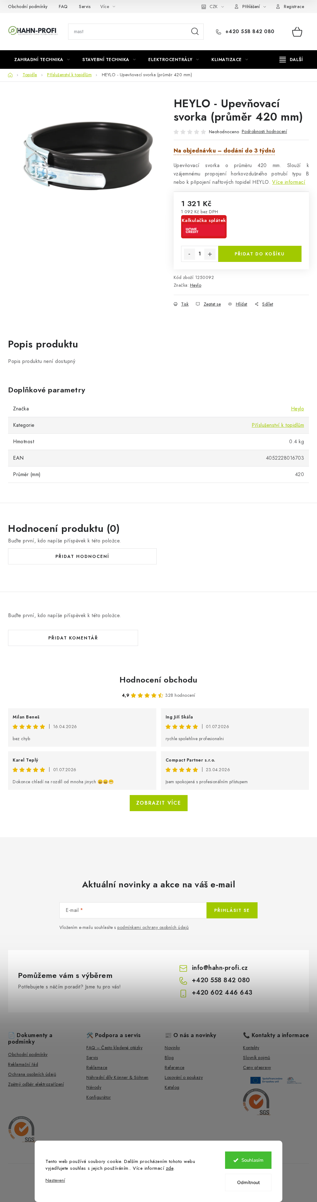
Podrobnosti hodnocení (264, 131)
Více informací (288, 182)
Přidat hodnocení (82, 556)
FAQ (63, 6)
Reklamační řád (23, 1064)
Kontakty (251, 1048)
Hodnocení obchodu (158, 680)
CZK (213, 6)
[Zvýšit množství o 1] (209, 254)
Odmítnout (248, 1182)
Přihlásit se (232, 910)
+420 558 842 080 (249, 32)
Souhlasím (252, 1160)
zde (170, 1168)
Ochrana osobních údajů (32, 1074)
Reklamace (96, 1067)
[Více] (291, 59)
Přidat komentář (73, 638)
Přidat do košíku (260, 254)
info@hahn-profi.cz (220, 967)
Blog (169, 1057)
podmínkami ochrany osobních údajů (153, 927)
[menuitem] (42, 59)
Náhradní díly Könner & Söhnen (117, 1077)
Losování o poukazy (184, 1077)
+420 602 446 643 (222, 992)
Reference (175, 1067)
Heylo (196, 285)
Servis (84, 6)
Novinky (172, 1048)
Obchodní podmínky (28, 6)
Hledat (195, 32)
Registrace (294, 6)
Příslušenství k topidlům (278, 425)
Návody (93, 1087)
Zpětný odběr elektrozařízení (36, 1084)
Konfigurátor (98, 1097)
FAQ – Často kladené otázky (114, 1048)
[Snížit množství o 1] (189, 254)
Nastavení (55, 1180)
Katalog (172, 1087)
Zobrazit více (158, 802)
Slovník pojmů (256, 1057)
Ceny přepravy (257, 1067)
